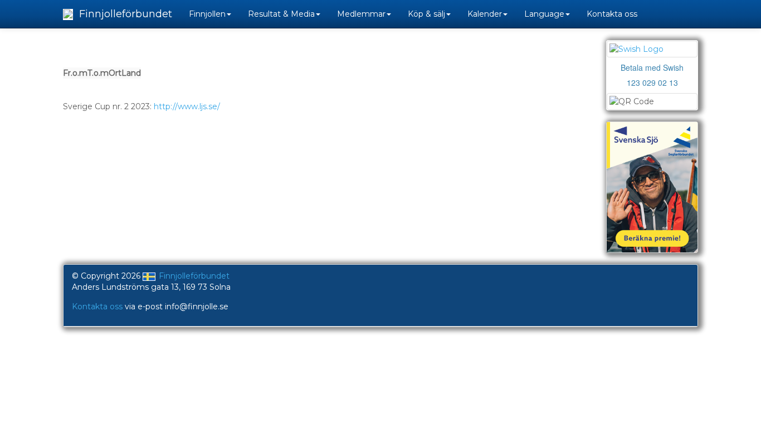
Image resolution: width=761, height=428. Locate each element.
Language (544, 14)
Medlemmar (361, 14)
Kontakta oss (612, 14)
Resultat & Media (281, 14)
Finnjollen (207, 14)
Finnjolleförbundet (124, 14)
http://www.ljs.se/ (187, 106)
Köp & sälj (426, 14)
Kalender (484, 14)
